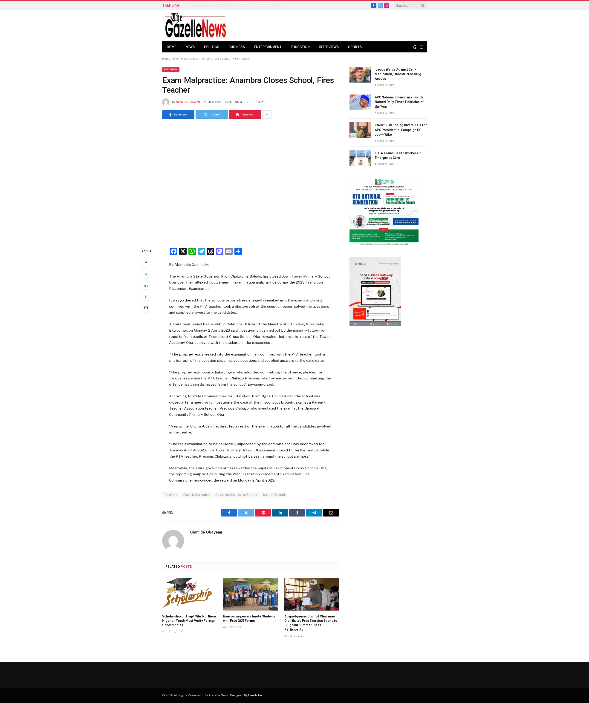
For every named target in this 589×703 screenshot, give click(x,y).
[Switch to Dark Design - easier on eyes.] (415, 47)
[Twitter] (145, 274)
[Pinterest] (145, 296)
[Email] (145, 307)
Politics (211, 47)
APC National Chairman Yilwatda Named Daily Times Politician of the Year (237, 5)
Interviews (329, 47)
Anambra (171, 494)
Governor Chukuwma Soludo (236, 494)
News (190, 47)
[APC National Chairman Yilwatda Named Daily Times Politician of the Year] (360, 102)
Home (171, 47)
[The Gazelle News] (195, 25)
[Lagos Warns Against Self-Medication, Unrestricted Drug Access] (360, 75)
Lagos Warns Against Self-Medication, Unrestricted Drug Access (398, 74)
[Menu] (421, 47)
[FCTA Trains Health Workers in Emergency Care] (360, 158)
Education (300, 47)
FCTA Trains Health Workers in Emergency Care (398, 155)
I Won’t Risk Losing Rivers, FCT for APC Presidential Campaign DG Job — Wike (401, 129)
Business (236, 47)
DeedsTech (256, 695)
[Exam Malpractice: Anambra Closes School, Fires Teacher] (250, 182)
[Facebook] (145, 262)
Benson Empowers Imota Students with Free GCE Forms (249, 618)
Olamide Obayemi (188, 101)
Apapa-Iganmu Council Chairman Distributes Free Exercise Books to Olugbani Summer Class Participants (310, 622)
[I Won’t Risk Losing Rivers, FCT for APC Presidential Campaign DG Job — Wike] (360, 130)
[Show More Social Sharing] (266, 114)
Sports (355, 47)
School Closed (274, 494)
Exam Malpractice (196, 494)
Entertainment (268, 47)
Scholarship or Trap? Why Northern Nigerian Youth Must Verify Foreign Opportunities (189, 620)
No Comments (239, 101)
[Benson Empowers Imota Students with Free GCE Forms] (250, 594)
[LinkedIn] (145, 285)
